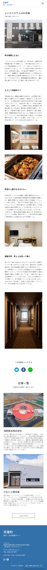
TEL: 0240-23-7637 (10, 552)
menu (42, 3)
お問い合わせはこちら (36, 566)
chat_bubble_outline (27, 566)
